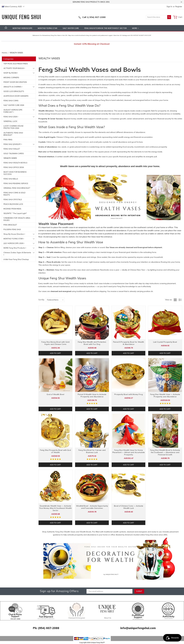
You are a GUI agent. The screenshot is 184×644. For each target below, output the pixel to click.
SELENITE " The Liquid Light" (15, 213)
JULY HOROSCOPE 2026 (14, 243)
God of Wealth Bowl (55, 394)
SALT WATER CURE (71, 28)
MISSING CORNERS (11, 77)
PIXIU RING (8, 139)
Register (178, 6)
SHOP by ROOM (10, 73)
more (135, 28)
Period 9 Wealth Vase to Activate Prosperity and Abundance (92, 395)
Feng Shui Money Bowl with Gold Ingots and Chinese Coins (55, 343)
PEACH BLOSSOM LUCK (13, 204)
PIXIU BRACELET (10, 225)
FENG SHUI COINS (11, 100)
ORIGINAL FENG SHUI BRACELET (17, 188)
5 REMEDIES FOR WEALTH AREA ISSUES (17, 219)
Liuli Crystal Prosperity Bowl (165, 342)
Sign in (169, 6)
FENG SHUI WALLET (12, 149)
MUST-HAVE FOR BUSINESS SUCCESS (15, 173)
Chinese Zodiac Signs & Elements (17, 252)
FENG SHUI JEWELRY (12, 144)
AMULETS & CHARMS (13, 87)
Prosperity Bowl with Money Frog (128, 394)
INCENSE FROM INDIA (12, 209)
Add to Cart (55, 353)
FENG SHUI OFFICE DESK (14, 167)
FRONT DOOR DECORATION (15, 82)
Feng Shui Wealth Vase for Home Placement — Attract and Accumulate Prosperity (128, 452)
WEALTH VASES (10, 158)
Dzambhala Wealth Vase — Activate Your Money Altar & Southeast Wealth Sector (55, 508)
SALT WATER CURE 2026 (14, 105)
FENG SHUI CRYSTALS (13, 199)
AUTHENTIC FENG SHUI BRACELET (13, 134)
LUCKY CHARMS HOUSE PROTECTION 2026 (13, 127)
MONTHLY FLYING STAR (47, 28)
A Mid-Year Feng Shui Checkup (16, 259)
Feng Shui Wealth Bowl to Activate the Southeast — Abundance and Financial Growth (165, 452)
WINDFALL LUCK (10, 121)
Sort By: (41, 300)
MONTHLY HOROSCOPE (22, 28)
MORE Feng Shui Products (14, 248)
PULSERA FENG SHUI (12, 229)
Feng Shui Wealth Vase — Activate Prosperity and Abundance (165, 395)
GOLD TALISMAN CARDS (14, 153)
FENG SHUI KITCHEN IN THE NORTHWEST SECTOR (105, 28)
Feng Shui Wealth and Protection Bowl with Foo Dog (92, 343)
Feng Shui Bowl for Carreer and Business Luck (92, 451)
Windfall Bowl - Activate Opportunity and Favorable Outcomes (92, 507)
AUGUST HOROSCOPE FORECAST (13, 111)
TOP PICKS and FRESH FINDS (16, 64)
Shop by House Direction (14, 234)
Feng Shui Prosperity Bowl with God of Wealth (55, 451)
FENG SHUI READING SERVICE (16, 183)
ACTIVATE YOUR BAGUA (14, 68)
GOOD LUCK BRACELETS (14, 91)
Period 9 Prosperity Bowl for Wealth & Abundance (128, 343)
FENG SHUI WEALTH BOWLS (15, 163)
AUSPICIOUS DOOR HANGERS (16, 96)
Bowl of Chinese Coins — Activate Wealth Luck (128, 507)
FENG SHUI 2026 (11, 117)
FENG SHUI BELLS (11, 179)
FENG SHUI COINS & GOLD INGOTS (14, 194)
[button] (110, 558)
